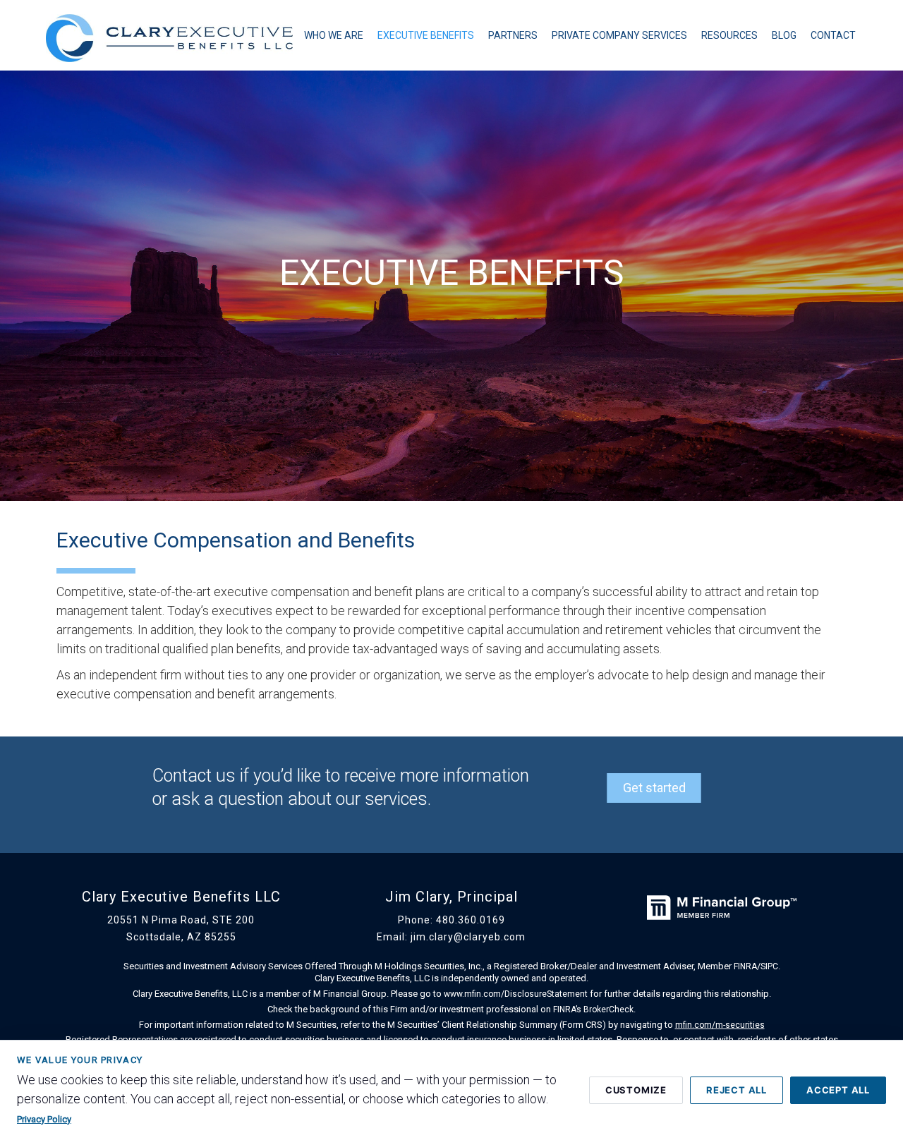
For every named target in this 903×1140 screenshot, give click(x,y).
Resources (729, 35)
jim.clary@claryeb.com (468, 936)
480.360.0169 (470, 920)
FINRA (745, 966)
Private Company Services (619, 35)
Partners (513, 35)
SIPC (769, 966)
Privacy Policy (44, 1119)
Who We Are (333, 35)
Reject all (736, 1090)
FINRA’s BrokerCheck (593, 1009)
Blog (784, 35)
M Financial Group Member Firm (721, 930)
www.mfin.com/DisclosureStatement (516, 994)
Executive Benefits (425, 35)
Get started (654, 787)
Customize (636, 1090)
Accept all (838, 1090)
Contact (833, 35)
